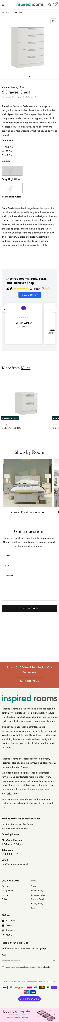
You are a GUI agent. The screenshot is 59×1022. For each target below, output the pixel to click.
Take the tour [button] (29, 681)
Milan (26, 367)
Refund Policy (37, 890)
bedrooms (44, 781)
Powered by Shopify (47, 981)
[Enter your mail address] (54, 960)
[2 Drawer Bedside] (26, 397)
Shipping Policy (38, 894)
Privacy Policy (37, 903)
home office (15, 785)
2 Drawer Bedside (11, 428)
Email (4, 955)
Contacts (34, 886)
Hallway (5, 894)
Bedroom (6, 886)
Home (4, 12)
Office (4, 899)
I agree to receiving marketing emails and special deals (27, 967)
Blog (33, 907)
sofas (11, 781)
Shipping (15, 97)
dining (23, 781)
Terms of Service (38, 899)
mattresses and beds (43, 735)
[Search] (49, 4)
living (9, 793)
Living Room (7, 890)
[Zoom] (53, 21)
